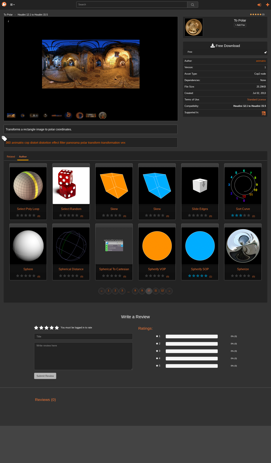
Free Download (227, 46)
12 (162, 290)
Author (23, 156)
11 (155, 290)
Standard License (256, 99)
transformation (110, 142)
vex (123, 142)
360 (8, 142)
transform (94, 142)
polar (84, 142)
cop (27, 142)
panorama (73, 142)
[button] (13, 4)
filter (62, 142)
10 (148, 290)
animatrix (18, 142)
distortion (45, 142)
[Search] (192, 4)
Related (11, 156)
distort (34, 142)
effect (55, 142)
